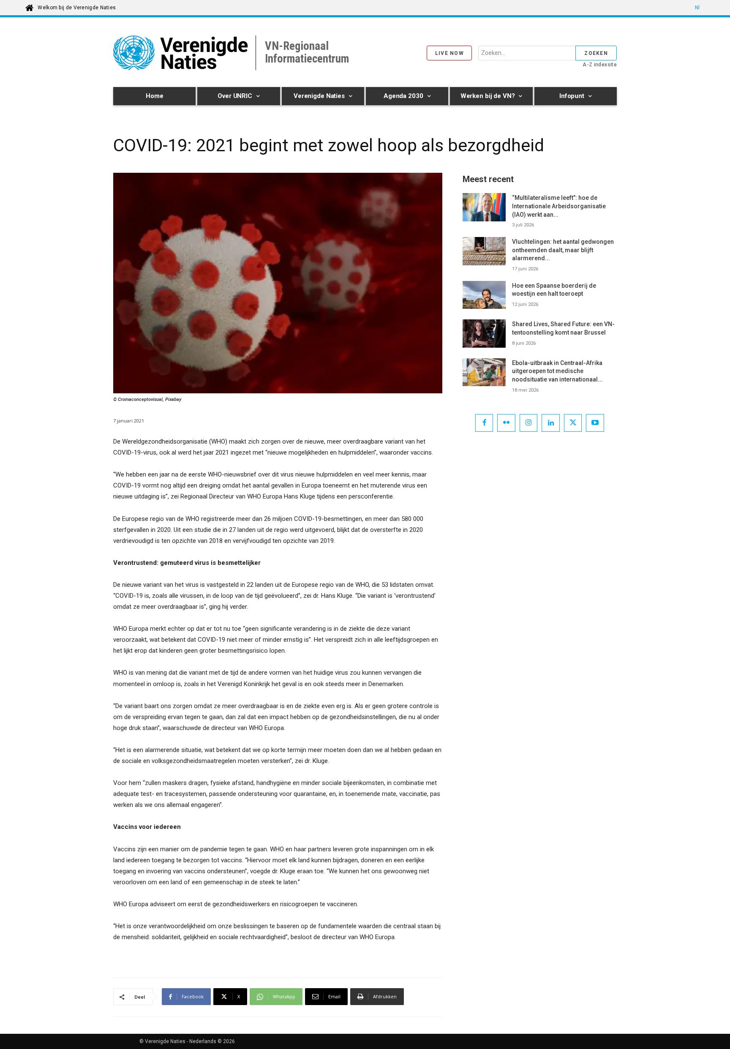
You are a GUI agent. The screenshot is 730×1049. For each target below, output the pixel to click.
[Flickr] (506, 423)
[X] (573, 423)
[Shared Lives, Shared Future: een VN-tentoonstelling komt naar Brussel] (484, 333)
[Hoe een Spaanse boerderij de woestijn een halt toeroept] (484, 295)
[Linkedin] (551, 423)
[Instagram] (529, 423)
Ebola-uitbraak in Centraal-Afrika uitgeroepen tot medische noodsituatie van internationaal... (557, 371)
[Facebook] (484, 423)
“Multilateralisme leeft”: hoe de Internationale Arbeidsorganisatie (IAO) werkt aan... (559, 206)
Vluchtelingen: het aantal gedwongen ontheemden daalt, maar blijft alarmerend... (563, 250)
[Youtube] (595, 423)
